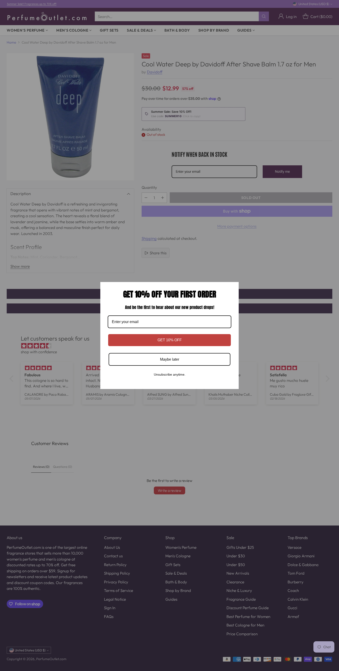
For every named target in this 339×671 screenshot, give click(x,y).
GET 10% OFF (170, 340)
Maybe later (169, 359)
